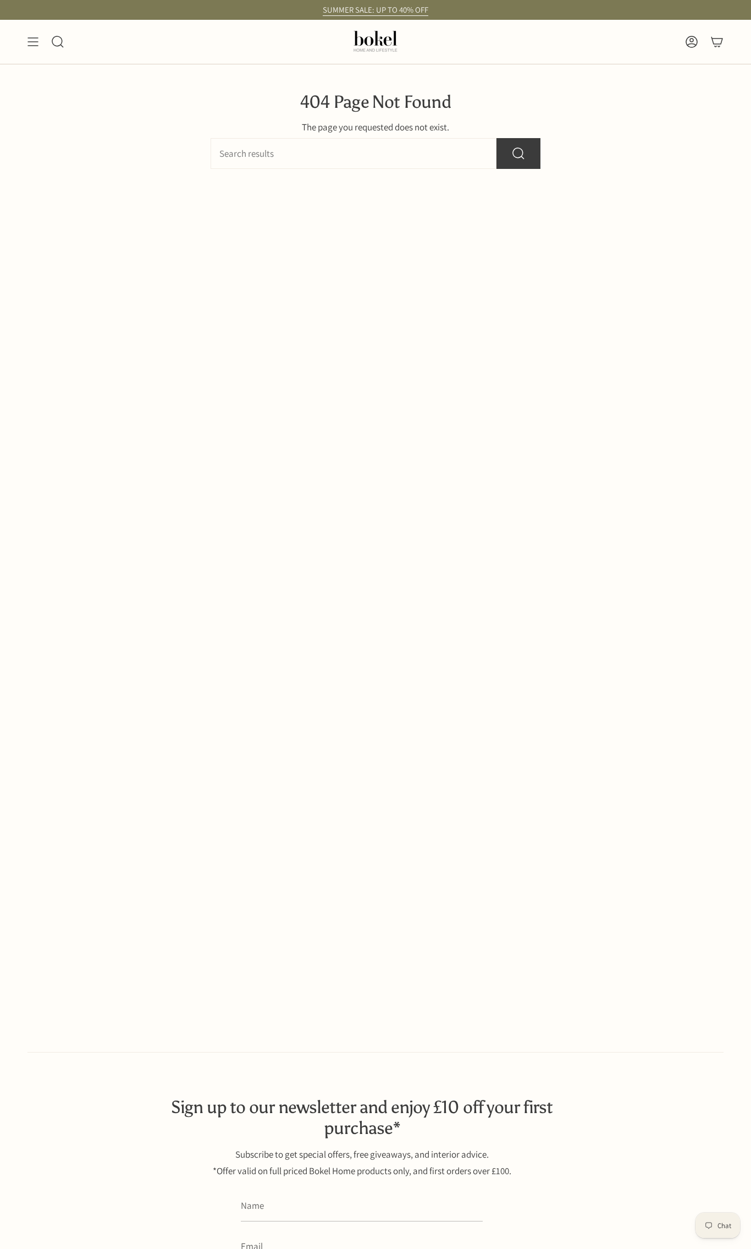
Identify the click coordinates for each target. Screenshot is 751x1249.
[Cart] (717, 41)
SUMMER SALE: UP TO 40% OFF (375, 9)
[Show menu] (33, 41)
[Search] (518, 153)
